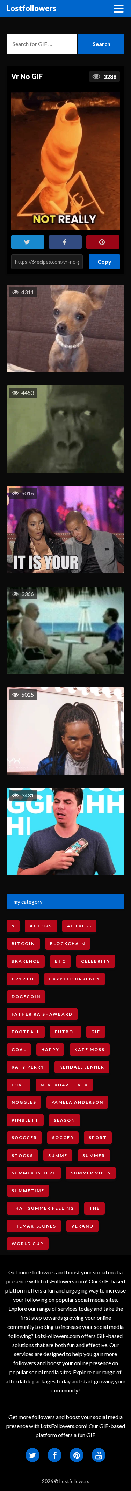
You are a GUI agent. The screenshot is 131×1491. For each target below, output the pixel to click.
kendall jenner (81, 1067)
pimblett (25, 1120)
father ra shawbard (42, 1014)
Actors (41, 925)
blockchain (67, 943)
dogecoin (26, 996)
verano (82, 1226)
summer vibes (91, 1172)
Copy (104, 259)
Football (26, 1031)
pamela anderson (77, 1102)
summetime (28, 1190)
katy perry (28, 1067)
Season (64, 1120)
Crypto (23, 979)
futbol (65, 1031)
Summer (93, 1155)
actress (79, 925)
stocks (22, 1155)
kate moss (89, 1049)
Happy (50, 1049)
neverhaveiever (64, 1084)
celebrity (95, 961)
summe (57, 1155)
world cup (28, 1243)
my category (28, 901)
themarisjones (34, 1226)
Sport (98, 1137)
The (94, 1208)
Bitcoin (23, 943)
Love (19, 1084)
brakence (26, 961)
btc (60, 961)
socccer (24, 1137)
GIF (95, 1031)
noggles (24, 1102)
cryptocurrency (74, 979)
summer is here (34, 1172)
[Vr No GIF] (65, 161)
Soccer (63, 1137)
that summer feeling (43, 1208)
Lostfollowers (31, 8)
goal (19, 1049)
